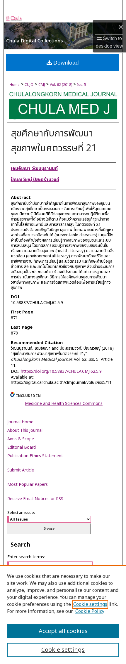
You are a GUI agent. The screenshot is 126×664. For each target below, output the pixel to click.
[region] (63, 614)
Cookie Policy (89, 611)
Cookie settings (90, 604)
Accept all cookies (63, 631)
